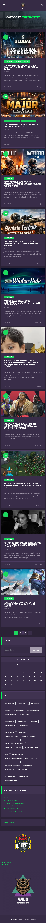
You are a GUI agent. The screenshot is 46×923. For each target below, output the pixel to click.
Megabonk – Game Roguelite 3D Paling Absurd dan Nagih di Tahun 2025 (22, 485)
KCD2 (6, 754)
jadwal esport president (13, 747)
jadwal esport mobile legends (14, 743)
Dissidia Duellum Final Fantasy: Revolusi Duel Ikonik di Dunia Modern (21, 604)
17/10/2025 (6, 549)
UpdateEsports (10, 776)
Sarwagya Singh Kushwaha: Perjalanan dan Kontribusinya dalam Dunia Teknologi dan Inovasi (21, 363)
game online (33, 721)
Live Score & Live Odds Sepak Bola (16, 803)
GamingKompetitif (10, 725)
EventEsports (9, 721)
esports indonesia (33, 710)
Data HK (7, 865)
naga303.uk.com (7, 862)
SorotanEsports (23, 769)
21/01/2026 (6, 188)
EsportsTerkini (10, 718)
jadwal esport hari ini (12, 740)
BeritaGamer (35, 703)
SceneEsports (9, 769)
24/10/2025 (6, 490)
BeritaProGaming (10, 707)
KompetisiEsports (31, 758)
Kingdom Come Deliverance (13, 758)
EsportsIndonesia (10, 714)
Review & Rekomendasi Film (14, 806)
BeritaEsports (22, 703)
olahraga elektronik (11, 762)
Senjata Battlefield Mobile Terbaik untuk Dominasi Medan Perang (21, 243)
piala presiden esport (29, 762)
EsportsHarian (19, 710)
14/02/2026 (6, 129)
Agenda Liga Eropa (12, 800)
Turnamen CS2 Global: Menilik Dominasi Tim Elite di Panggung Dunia (21, 67)
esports (7, 710)
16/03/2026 (6, 72)
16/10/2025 (6, 609)
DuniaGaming (24, 707)
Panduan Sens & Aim (12, 809)
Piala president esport (12, 765)
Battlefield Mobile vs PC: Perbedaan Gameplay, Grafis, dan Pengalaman (22, 184)
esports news (24, 714)
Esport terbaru (24, 718)
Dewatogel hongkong (9, 823)
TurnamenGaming (10, 773)
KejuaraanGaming (17, 754)
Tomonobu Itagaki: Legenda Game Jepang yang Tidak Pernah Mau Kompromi (22, 545)
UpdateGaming (23, 776)
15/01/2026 (6, 248)
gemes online (24, 725)
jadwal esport (22, 732)
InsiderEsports (25, 729)
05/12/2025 (6, 430)
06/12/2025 (6, 369)
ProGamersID (27, 765)
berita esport (9, 703)
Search (36, 650)
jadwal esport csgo (11, 736)
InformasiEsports (10, 729)
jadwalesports (10, 751)
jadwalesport (9, 732)
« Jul (3, 688)
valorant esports (11, 780)
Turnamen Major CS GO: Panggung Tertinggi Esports (22, 126)
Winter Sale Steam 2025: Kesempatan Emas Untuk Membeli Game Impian (22, 303)
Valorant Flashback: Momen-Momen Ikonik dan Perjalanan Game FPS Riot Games (20, 426)
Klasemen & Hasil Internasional (15, 798)
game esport (22, 721)
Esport (33, 707)
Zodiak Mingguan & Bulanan (14, 811)
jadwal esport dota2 (29, 736)
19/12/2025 (6, 307)
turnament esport (25, 773)
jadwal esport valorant (26, 751)
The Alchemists (14, 919)
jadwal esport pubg (31, 747)
